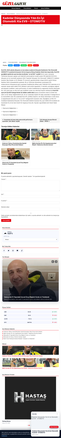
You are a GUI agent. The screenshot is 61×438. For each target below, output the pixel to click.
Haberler (3, 13)
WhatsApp (23, 65)
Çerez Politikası (45, 8)
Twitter (10, 65)
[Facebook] (4, 250)
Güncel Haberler (16, 8)
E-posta (4, 200)
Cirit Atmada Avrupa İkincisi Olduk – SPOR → (48, 120)
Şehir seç (6, 236)
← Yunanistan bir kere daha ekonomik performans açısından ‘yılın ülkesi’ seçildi (17, 120)
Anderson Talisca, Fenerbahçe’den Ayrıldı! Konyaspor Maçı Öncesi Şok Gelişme (22, 331)
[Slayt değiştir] (27, 425)
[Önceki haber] (52, 261)
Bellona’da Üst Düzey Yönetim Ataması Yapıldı (14, 337)
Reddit (30, 65)
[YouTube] (17, 250)
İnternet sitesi (5, 207)
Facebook (16, 65)
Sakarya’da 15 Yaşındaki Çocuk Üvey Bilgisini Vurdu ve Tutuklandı (19, 335)
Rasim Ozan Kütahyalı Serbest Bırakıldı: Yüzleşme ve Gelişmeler (19, 338)
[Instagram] (13, 250)
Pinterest (36, 65)
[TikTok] (22, 250)
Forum (36, 8)
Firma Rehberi (27, 8)
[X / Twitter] (8, 250)
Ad (2, 194)
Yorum (3, 179)
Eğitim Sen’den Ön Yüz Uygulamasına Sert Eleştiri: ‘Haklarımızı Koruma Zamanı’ (22, 333)
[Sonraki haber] (56, 261)
